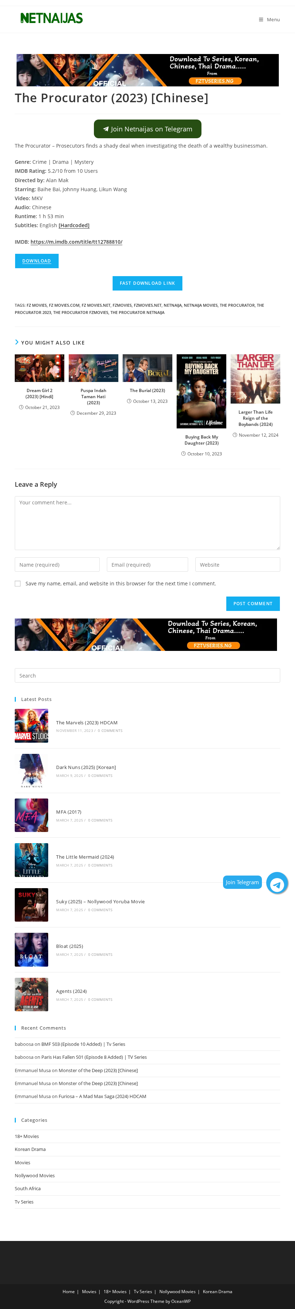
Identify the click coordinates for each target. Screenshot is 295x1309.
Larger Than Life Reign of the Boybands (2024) (256, 418)
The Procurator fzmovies (80, 312)
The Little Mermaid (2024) (85, 857)
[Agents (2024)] (31, 994)
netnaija (173, 305)
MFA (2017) (68, 812)
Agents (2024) (71, 991)
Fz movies (37, 305)
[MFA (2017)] (31, 815)
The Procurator (237, 305)
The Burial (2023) (147, 390)
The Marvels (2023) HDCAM (87, 722)
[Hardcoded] (74, 225)
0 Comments (110, 730)
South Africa (28, 1188)
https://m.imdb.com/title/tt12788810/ (76, 241)
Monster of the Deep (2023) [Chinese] (98, 1070)
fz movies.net (96, 305)
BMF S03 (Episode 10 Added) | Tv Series (83, 1044)
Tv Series (24, 1201)
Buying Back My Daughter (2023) (202, 440)
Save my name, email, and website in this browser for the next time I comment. (121, 583)
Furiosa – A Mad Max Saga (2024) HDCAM (102, 1096)
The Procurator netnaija (137, 312)
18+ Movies (27, 1136)
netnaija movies (201, 305)
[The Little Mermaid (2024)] (31, 860)
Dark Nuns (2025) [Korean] (86, 767)
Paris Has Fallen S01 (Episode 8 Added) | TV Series (94, 1057)
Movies (22, 1162)
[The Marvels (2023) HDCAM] (31, 725)
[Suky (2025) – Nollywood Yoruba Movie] (31, 905)
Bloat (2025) (69, 946)
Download (36, 261)
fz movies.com (64, 305)
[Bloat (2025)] (31, 949)
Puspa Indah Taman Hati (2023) (93, 396)
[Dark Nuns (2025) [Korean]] (31, 770)
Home (69, 1291)
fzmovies (122, 305)
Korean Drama (30, 1149)
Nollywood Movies (35, 1175)
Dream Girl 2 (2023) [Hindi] (39, 393)
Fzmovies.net (148, 305)
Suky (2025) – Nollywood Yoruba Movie (100, 901)
